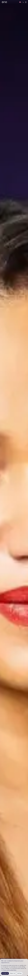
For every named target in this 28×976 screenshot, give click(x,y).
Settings (19, 973)
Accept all (5, 973)
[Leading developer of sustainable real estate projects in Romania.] (4, 2)
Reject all (12, 973)
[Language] (20, 2)
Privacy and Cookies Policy (9, 970)
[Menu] (26, 2)
